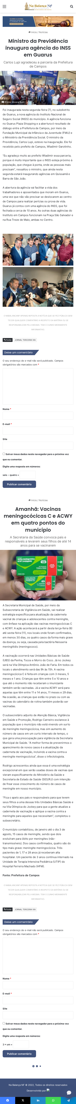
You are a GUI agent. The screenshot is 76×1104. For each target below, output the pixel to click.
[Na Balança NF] (38, 6)
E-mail (7, 424)
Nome (7, 409)
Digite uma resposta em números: (21, 466)
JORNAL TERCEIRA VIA (25, 340)
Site (5, 439)
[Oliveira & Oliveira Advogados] (38, 21)
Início (34, 32)
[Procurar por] (71, 8)
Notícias (43, 32)
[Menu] (4, 8)
